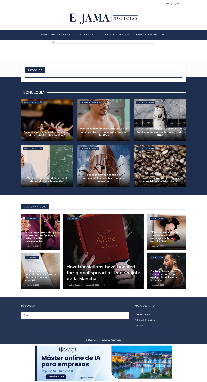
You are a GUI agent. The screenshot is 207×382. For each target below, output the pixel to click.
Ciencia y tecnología (33, 102)
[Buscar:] (75, 313)
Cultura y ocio (32, 219)
